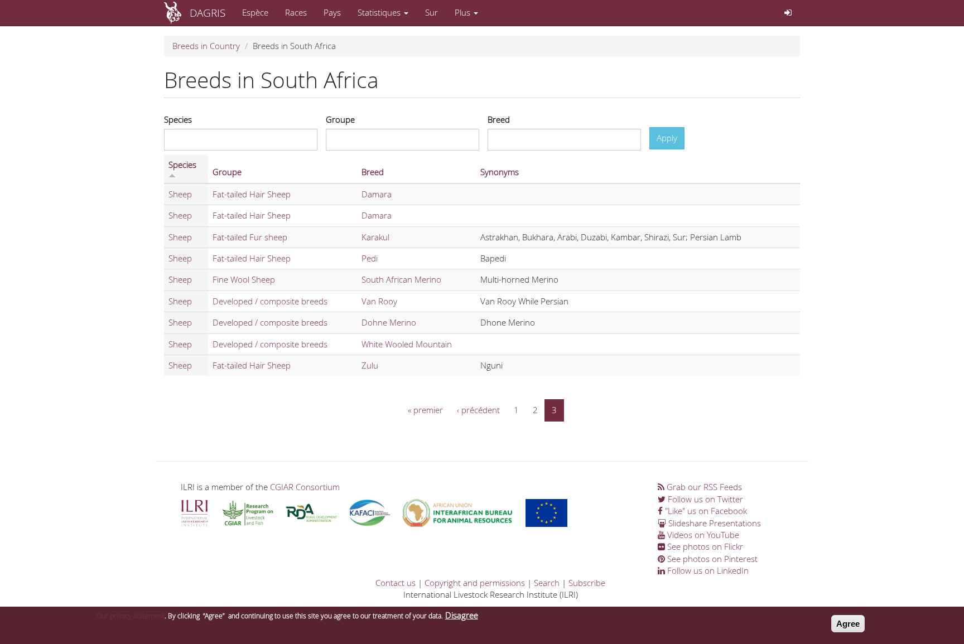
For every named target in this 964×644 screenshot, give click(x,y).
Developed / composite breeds (270, 301)
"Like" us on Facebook (705, 510)
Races (296, 12)
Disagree (461, 615)
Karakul (375, 237)
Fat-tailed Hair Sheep (252, 194)
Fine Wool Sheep (244, 279)
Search (547, 582)
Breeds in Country (206, 45)
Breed (499, 119)
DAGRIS (207, 13)
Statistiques (380, 12)
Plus (464, 12)
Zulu (370, 365)
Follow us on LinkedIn (707, 570)
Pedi (370, 258)
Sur (431, 12)
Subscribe (586, 582)
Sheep (180, 194)
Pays (332, 12)
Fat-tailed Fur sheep (250, 237)
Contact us (395, 582)
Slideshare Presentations (713, 523)
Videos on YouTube (702, 534)
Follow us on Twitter (704, 499)
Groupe (340, 119)
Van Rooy (379, 301)
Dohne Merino (389, 322)
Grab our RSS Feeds (703, 486)
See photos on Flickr (704, 546)
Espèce (255, 12)
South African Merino (401, 279)
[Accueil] (177, 13)
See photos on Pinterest (711, 558)
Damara (377, 194)
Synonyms (499, 171)
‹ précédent (478, 409)
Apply (667, 137)
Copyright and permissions (475, 582)
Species (178, 119)
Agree (848, 623)
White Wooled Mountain (407, 344)
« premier (425, 409)
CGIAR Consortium (305, 486)
